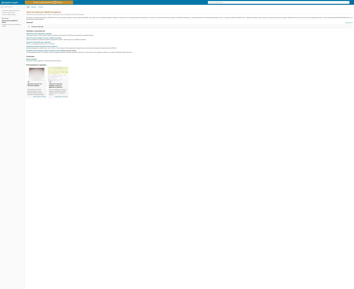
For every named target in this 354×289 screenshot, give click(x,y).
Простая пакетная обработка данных (10, 21)
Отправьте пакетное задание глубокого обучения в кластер (44, 50)
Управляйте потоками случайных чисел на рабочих (41, 46)
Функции (40, 7)
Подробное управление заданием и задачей (11, 25)
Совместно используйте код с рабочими (38, 42)
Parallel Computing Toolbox (9, 12)
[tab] (189, 26)
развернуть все (349, 22)
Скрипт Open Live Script (39, 96)
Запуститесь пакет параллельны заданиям (39, 33)
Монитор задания (31, 59)
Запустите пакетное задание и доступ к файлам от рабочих (44, 38)
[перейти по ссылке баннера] (49, 2)
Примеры (33, 7)
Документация (9, 2)
